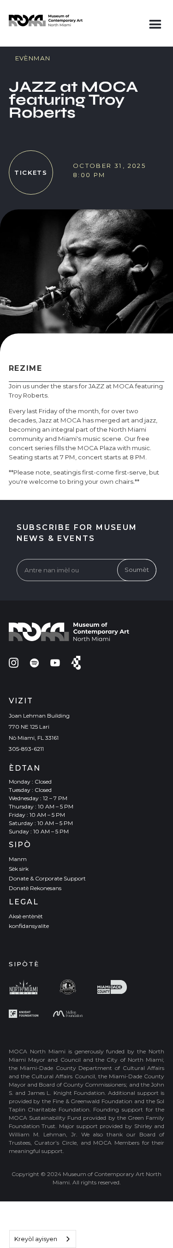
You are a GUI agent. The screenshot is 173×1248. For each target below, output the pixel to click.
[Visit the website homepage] (46, 20)
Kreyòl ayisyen (35, 1238)
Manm (18, 859)
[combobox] (42, 1239)
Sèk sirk (19, 868)
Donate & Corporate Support (47, 878)
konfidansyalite (29, 925)
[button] (155, 22)
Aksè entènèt (26, 916)
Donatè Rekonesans (35, 888)
